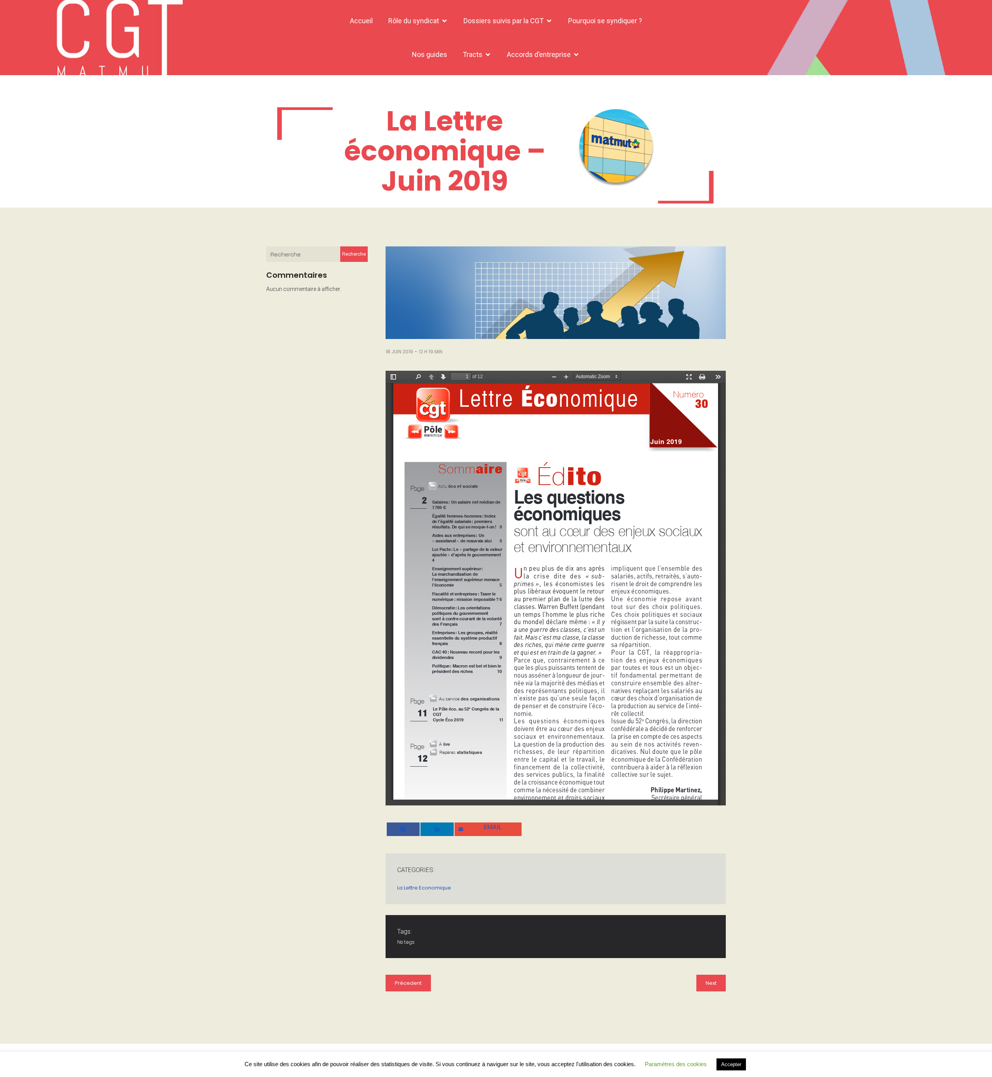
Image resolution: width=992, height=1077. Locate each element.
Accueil (361, 21)
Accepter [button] (731, 1064)
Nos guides (429, 54)
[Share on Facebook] (403, 829)
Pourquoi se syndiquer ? (605, 21)
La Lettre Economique (424, 887)
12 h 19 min (431, 351)
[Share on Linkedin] (436, 829)
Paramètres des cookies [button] (676, 1064)
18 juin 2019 (399, 351)
